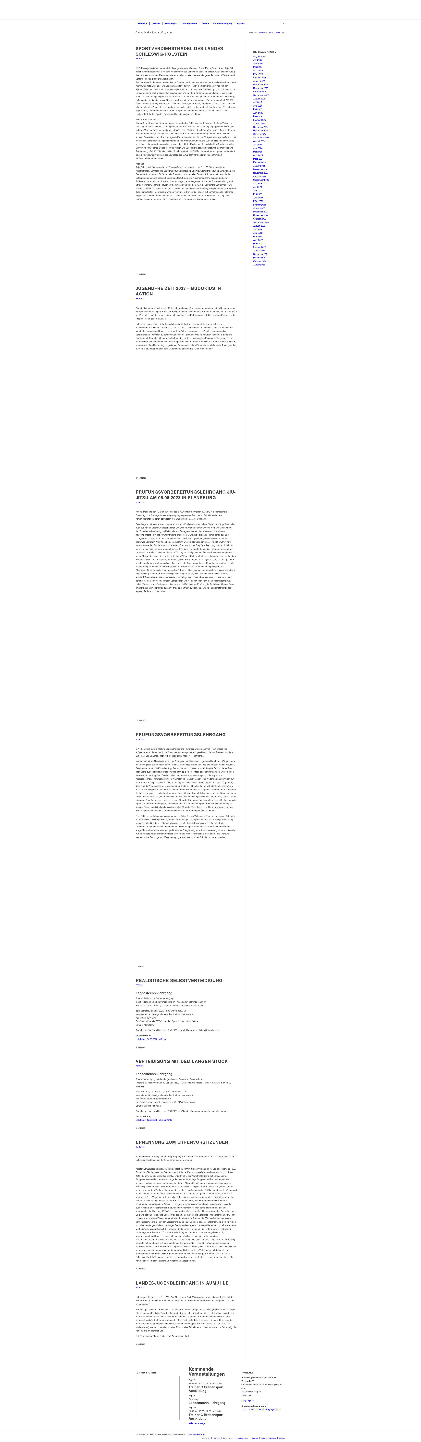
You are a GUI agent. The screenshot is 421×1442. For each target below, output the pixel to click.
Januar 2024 (259, 165)
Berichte (140, 58)
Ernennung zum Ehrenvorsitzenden (182, 1142)
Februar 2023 (259, 204)
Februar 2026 (259, 77)
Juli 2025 (257, 102)
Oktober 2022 (259, 218)
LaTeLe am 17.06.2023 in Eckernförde (154, 1119)
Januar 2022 (259, 250)
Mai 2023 (257, 193)
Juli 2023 (257, 186)
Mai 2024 (257, 151)
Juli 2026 (257, 59)
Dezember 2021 (260, 254)
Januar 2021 (259, 264)
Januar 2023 (259, 208)
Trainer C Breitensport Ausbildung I (206, 1389)
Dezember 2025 (260, 84)
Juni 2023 (257, 190)
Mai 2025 (257, 109)
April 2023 (258, 197)
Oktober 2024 (259, 134)
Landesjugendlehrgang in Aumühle (182, 1283)
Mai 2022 (257, 236)
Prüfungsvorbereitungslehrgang (181, 734)
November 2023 (260, 172)
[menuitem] (142, 23)
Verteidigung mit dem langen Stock (182, 1061)
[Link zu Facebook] (277, 1434)
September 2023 (261, 179)
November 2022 (260, 215)
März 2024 (258, 158)
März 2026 (258, 73)
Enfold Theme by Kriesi (196, 1434)
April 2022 (258, 239)
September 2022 (261, 222)
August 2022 (259, 225)
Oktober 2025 (259, 91)
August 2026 (259, 56)
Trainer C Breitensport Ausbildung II (206, 1416)
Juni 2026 (257, 63)
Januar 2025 (259, 123)
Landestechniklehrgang (207, 1402)
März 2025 (258, 116)
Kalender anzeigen (197, 1423)
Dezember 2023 (260, 169)
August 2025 (259, 98)
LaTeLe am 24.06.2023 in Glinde (151, 1038)
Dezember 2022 (260, 211)
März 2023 (258, 201)
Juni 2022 (257, 232)
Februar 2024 (259, 162)
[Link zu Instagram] (282, 1434)
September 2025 (261, 95)
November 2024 (260, 130)
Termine (140, 985)
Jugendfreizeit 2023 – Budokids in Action (178, 291)
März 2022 (258, 243)
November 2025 (260, 88)
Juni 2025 (257, 105)
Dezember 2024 (260, 126)
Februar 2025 (259, 119)
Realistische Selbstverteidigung (179, 980)
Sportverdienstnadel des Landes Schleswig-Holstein (179, 51)
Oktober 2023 (259, 176)
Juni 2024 (257, 148)
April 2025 (258, 112)
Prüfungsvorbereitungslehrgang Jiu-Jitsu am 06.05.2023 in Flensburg (186, 494)
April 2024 (258, 155)
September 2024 (261, 137)
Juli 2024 (257, 144)
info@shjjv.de (247, 1400)
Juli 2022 (257, 229)
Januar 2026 (259, 81)
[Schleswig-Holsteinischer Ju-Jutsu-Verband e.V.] (210, 9)
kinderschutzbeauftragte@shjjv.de (265, 1409)
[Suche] (283, 23)
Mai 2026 (257, 66)
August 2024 (259, 140)
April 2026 (258, 70)
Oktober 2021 (259, 261)
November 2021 (260, 257)
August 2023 (259, 183)
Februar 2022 (259, 247)
